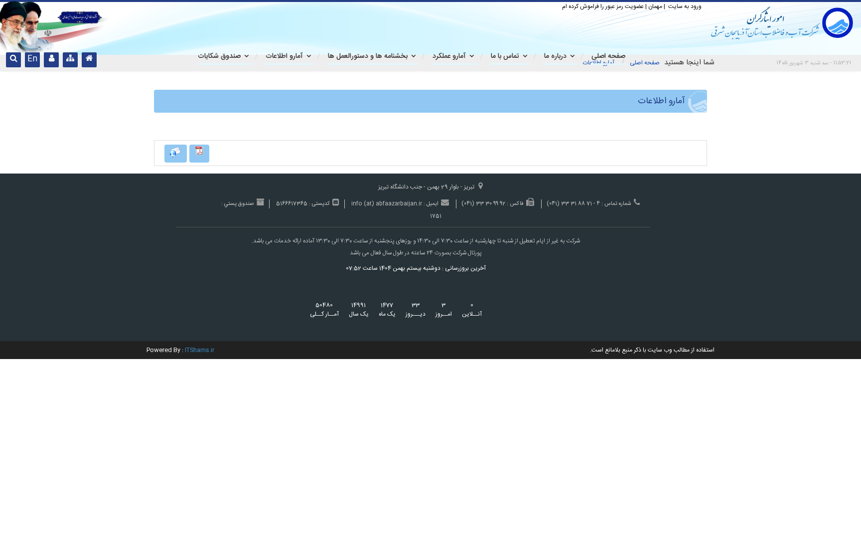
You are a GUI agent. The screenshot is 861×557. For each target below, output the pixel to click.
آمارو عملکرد (449, 56)
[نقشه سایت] (70, 59)
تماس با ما (505, 56)
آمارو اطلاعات (284, 56)
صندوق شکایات (219, 56)
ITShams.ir (199, 350)
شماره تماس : (616, 204)
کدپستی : (319, 204)
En (32, 59)
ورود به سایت (684, 6)
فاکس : (515, 204)
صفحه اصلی (645, 63)
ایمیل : (431, 204)
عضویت (634, 6)
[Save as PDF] (199, 154)
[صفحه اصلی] (89, 59)
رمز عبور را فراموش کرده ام (592, 6)
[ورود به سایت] (51, 59)
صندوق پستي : (237, 204)
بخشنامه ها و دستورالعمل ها (368, 56)
